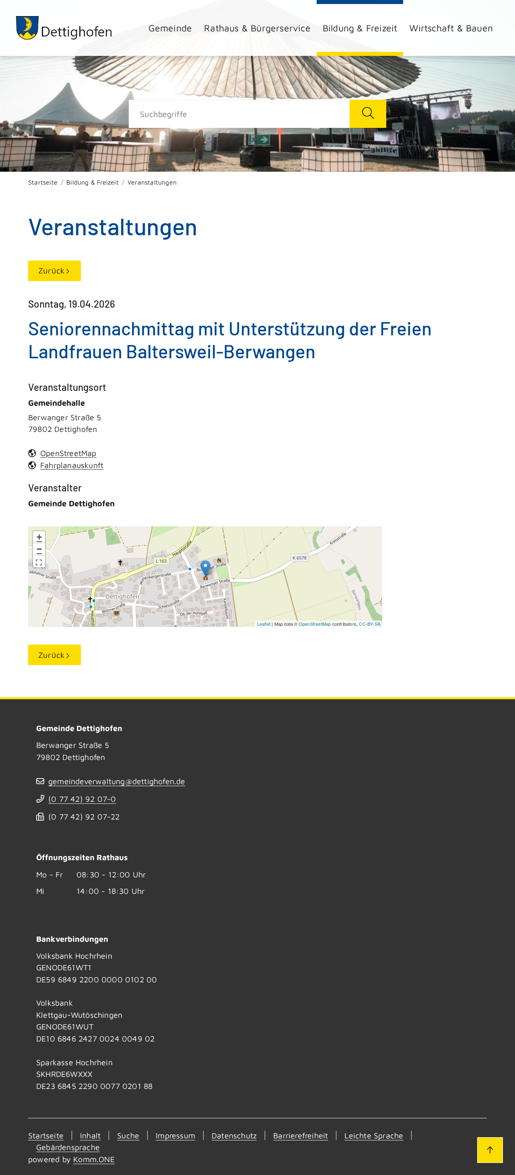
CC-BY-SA (369, 623)
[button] (39, 561)
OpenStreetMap (315, 623)
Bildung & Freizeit (360, 28)
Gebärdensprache (68, 1147)
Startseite (43, 182)
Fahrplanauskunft (71, 465)
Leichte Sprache (373, 1135)
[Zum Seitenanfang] (490, 1150)
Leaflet (263, 623)
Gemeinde (170, 28)
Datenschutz (234, 1135)
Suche (128, 1135)
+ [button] (39, 537)
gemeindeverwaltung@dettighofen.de (116, 781)
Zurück (51, 270)
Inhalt (90, 1135)
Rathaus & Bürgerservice (257, 28)
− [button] (39, 549)
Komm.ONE (94, 1159)
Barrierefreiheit (300, 1135)
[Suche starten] (368, 114)
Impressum (175, 1135)
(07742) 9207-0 (82, 798)
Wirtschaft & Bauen (451, 28)
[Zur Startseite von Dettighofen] (64, 28)
